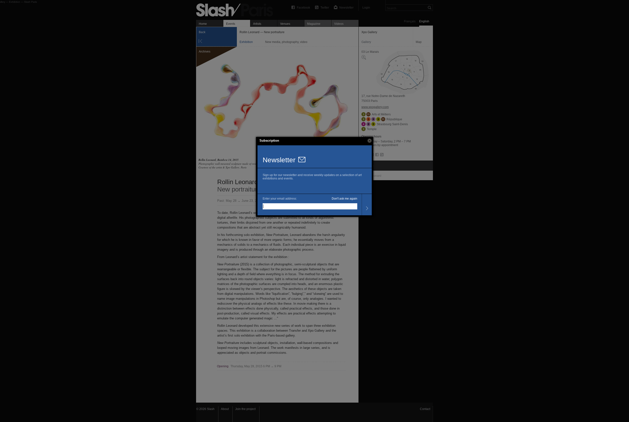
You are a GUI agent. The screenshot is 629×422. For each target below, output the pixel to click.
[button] (370, 141)
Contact (425, 409)
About (225, 409)
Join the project (245, 409)
